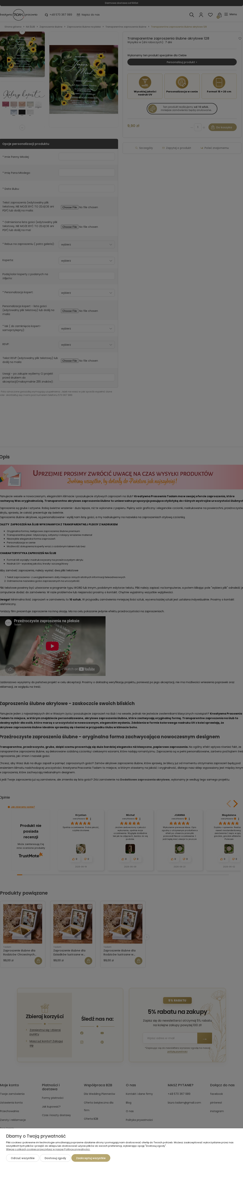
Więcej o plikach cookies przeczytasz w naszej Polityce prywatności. (48, 1149)
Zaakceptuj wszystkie (91, 1158)
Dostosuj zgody (55, 1158)
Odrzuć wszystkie (23, 1158)
